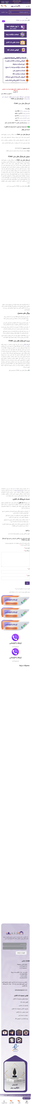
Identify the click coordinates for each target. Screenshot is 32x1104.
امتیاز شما (27, 548)
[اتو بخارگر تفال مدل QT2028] (8, 732)
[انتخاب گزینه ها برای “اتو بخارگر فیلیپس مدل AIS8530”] (27, 789)
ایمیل (28, 575)
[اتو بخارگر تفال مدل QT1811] (22, 855)
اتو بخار (6, 97)
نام (29, 569)
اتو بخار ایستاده (19, 151)
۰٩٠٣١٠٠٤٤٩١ (23, 976)
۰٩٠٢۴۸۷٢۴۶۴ (23, 978)
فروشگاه (21, 97)
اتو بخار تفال (27, 344)
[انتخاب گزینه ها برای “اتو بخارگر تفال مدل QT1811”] (27, 911)
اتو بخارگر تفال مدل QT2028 (8, 792)
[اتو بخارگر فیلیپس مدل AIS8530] (22, 732)
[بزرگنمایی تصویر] (27, 18)
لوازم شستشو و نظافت (14, 97)
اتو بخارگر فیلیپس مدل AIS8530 (22, 792)
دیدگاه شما (27, 551)
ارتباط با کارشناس (15, 643)
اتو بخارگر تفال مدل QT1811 (22, 914)
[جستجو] (10, 12)
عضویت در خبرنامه (21, 953)
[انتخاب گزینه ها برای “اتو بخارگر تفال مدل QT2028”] (13, 789)
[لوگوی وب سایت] (15, 6)
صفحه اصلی (27, 97)
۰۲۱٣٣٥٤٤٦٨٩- (23, 966)
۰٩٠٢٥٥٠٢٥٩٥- (23, 974)
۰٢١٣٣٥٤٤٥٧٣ (23, 968)
